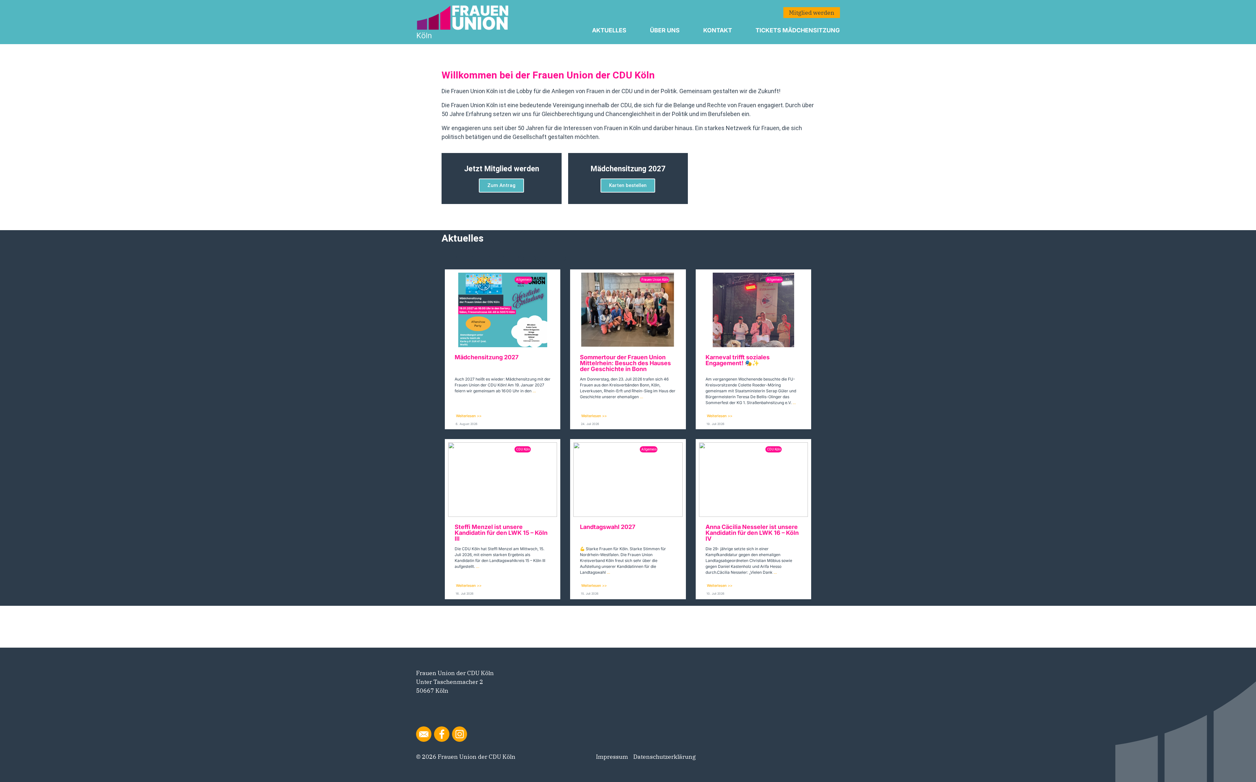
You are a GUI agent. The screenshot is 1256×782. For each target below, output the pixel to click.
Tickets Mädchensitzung (798, 30)
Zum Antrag (501, 185)
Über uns (665, 30)
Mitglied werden (811, 12)
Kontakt (717, 30)
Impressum (612, 756)
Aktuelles (609, 30)
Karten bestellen (628, 185)
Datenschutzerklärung (664, 756)
